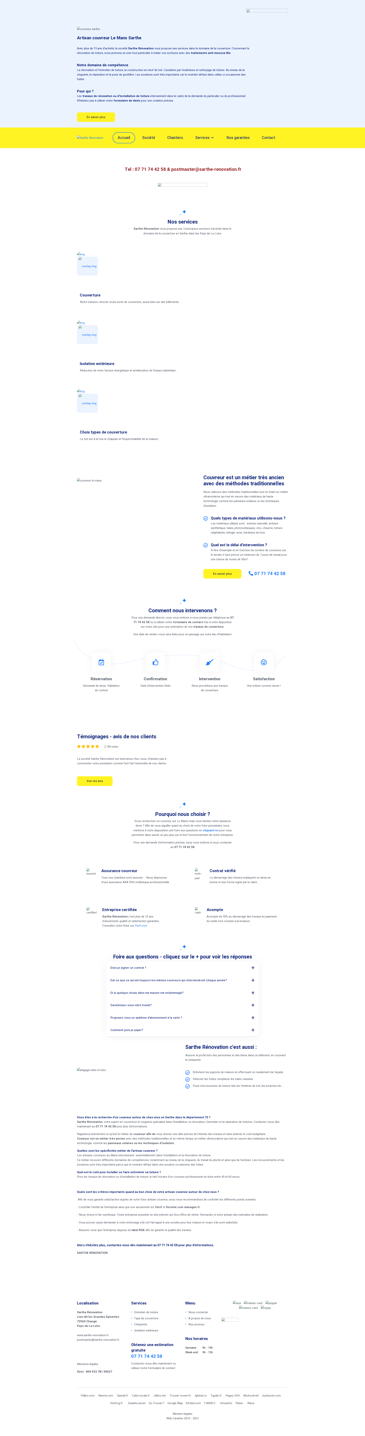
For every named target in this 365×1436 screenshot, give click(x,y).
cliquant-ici (210, 830)
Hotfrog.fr (116, 1403)
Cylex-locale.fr (141, 1395)
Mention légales (182, 1414)
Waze (250, 1403)
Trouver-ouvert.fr (180, 1395)
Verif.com (141, 926)
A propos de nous (199, 1318)
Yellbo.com (87, 1395)
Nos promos (196, 1324)
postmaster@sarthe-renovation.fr (206, 169)
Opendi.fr (122, 1395)
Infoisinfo (226, 1403)
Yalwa (239, 1403)
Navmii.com (105, 1395)
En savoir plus (96, 117)
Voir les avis (95, 781)
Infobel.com (193, 1403)
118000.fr (210, 1403)
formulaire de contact (161, 1368)
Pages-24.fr (232, 1395)
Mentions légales (87, 1364)
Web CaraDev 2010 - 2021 (182, 1418)
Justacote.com (271, 1395)
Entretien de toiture (146, 1312)
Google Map (175, 1403)
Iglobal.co (201, 1395)
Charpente (140, 1324)
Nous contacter (198, 1312)
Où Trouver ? (156, 1403)
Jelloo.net (160, 1395)
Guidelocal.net (137, 1403)
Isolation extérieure (146, 1330)
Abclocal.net (251, 1395)
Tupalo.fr (216, 1395)
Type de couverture (146, 1318)
